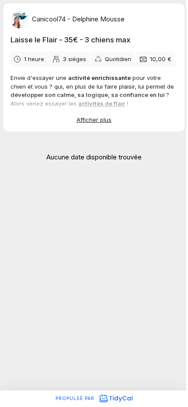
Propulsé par (76, 398)
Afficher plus (94, 119)
